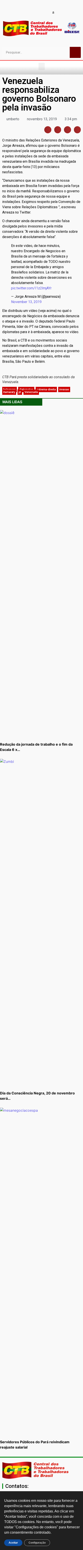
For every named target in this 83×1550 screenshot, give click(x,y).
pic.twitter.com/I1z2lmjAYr (31, 288)
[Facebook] (22, 11)
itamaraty (9, 392)
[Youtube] (29, 11)
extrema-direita (46, 389)
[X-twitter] (60, 11)
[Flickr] (45, 11)
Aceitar (13, 1542)
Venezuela (31, 392)
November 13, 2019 (26, 302)
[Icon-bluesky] (53, 11)
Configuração (37, 1542)
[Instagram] (37, 11)
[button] (42, 66)
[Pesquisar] (75, 52)
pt (20, 392)
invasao (64, 389)
